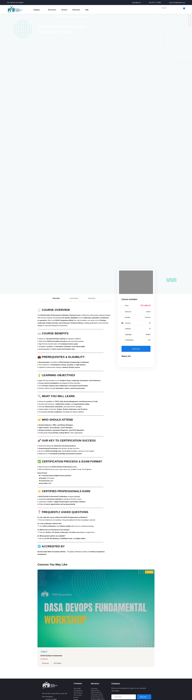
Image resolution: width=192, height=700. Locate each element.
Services (64, 10)
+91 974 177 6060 (51, 699)
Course (47, 16)
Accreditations (78, 690)
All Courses (52, 10)
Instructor (92, 298)
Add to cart (136, 349)
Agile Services (95, 690)
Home (40, 16)
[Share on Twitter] (129, 361)
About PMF (77, 688)
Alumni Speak (78, 693)
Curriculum (74, 298)
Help (86, 10)
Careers (76, 697)
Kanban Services (96, 693)
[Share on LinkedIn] (135, 361)
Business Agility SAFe (97, 699)
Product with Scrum (97, 697)
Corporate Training (97, 695)
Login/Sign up (136, 2)
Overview (56, 298)
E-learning (94, 688)
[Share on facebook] (124, 361)
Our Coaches (78, 695)
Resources (76, 10)
